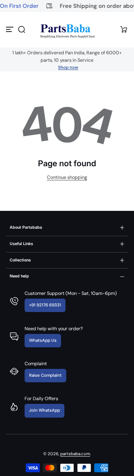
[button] (21, 29)
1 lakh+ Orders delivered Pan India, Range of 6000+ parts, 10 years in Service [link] (67, 56)
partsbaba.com (75, 454)
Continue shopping (67, 177)
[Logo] (67, 29)
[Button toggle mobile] (10, 29)
